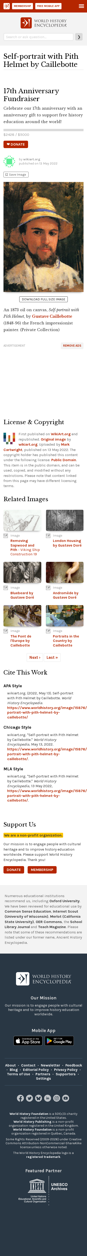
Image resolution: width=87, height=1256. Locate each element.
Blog (14, 1069)
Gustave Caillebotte (52, 316)
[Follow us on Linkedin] (48, 1100)
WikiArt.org (61, 434)
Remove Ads (72, 345)
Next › (34, 657)
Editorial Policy (36, 1069)
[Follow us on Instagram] (57, 1100)
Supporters (66, 1074)
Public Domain (63, 460)
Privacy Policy (65, 1069)
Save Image (15, 174)
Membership (22, 6)
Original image (53, 439)
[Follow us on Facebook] (21, 1100)
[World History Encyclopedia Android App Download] (59, 1041)
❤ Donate (16, 144)
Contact (28, 1065)
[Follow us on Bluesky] (39, 1100)
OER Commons (49, 922)
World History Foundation (29, 1114)
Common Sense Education (28, 911)
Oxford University (64, 901)
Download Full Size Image (43, 299)
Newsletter (50, 1065)
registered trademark (43, 1157)
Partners (42, 1074)
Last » (52, 657)
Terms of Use (18, 1074)
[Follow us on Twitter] (30, 1100)
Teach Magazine (52, 927)
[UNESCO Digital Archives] (43, 1190)
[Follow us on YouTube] (66, 1100)
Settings (43, 1078)
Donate (14, 869)
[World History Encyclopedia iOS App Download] (27, 1041)
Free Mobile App (48, 6)
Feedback (73, 1065)
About (10, 1065)
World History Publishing (32, 1122)
